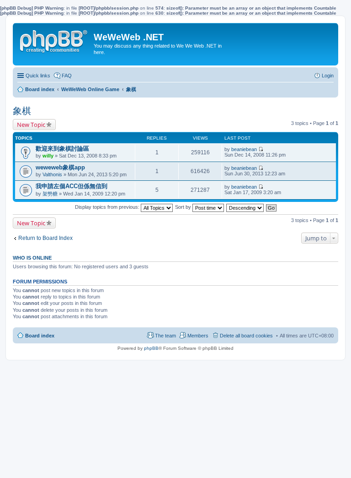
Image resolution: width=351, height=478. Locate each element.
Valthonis (52, 174)
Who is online (32, 258)
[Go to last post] (260, 149)
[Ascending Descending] (245, 207)
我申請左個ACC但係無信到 (71, 186)
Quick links (38, 75)
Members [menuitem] (197, 335)
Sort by (183, 207)
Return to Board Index (45, 238)
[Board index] (54, 39)
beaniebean (244, 149)
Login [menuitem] (328, 75)
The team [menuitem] (165, 335)
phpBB (151, 348)
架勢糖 (50, 193)
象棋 (22, 111)
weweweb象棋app (60, 167)
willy (48, 155)
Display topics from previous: (108, 207)
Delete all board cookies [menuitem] (246, 335)
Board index (39, 335)
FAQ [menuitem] (67, 75)
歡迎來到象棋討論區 (62, 148)
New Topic (31, 124)
